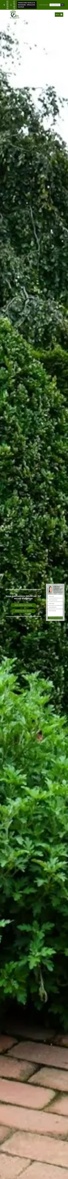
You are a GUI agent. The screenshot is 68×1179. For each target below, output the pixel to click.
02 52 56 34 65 (7, 4)
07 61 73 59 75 (14, 4)
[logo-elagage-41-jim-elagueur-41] (14, 14)
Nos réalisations (23, 605)
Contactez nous (23, 611)
